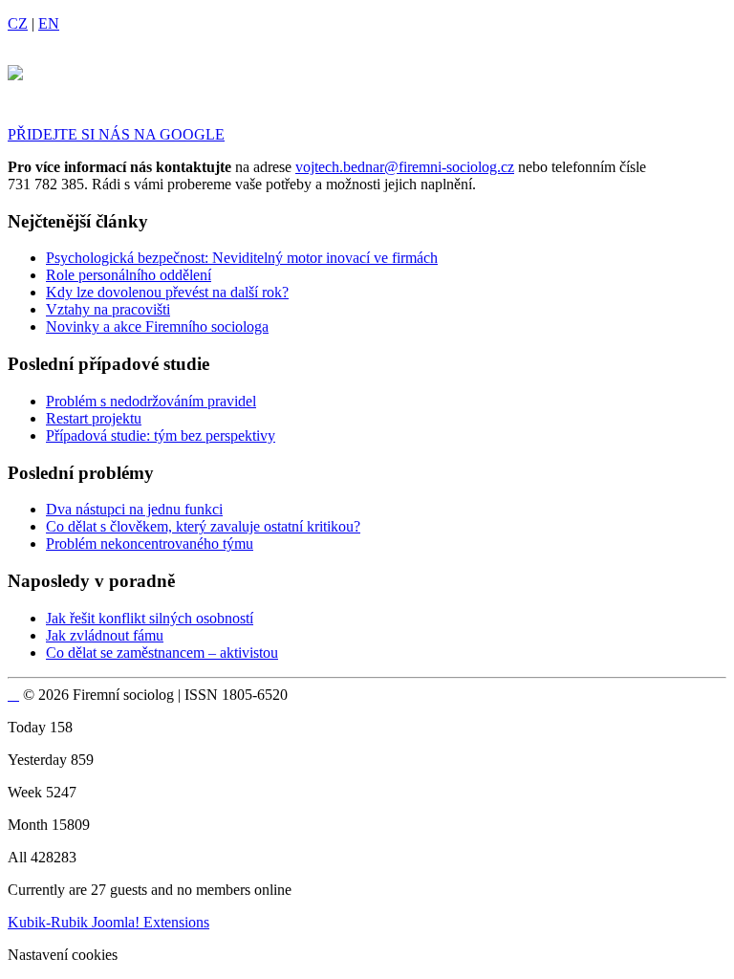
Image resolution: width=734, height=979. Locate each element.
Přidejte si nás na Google (116, 134)
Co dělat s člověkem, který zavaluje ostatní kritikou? (203, 526)
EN (48, 23)
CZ (18, 23)
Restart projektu (93, 418)
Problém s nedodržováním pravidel (151, 401)
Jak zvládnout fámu (104, 635)
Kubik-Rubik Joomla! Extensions (108, 922)
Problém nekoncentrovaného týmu (149, 543)
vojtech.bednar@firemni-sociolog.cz (404, 167)
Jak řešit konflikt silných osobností (149, 618)
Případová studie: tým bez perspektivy (160, 435)
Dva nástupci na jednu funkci (134, 509)
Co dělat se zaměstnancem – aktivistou (162, 652)
